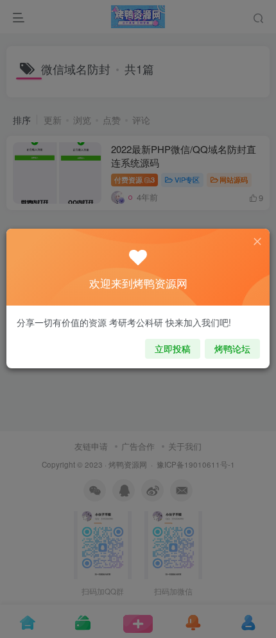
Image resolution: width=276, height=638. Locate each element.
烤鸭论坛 (232, 348)
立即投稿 (173, 348)
